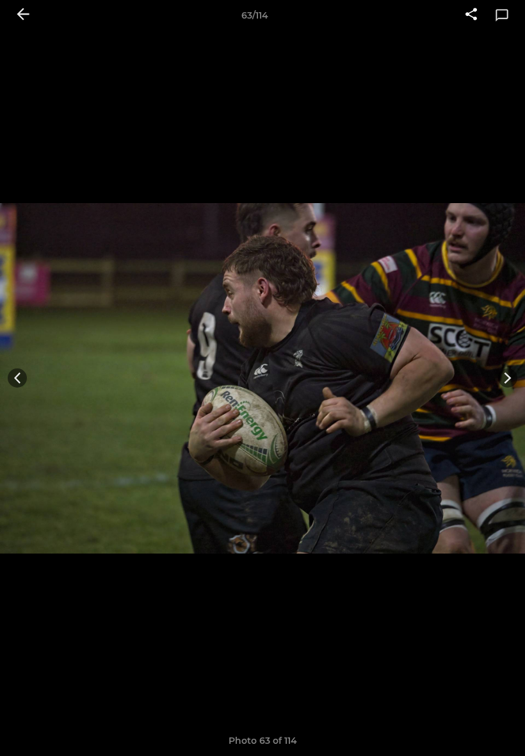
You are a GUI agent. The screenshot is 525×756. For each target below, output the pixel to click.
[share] (471, 15)
